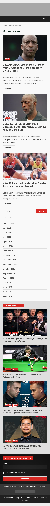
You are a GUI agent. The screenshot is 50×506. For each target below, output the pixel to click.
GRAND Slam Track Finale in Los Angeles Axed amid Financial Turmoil (25, 166)
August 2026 (8, 223)
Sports (7, 58)
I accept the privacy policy (15, 473)
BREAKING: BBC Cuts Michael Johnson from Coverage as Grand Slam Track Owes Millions (25, 48)
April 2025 (7, 296)
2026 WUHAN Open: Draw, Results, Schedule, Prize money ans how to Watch (25, 322)
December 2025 (10, 260)
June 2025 (7, 287)
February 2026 (9, 251)
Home (6, 486)
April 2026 (7, 241)
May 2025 (7, 292)
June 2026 (7, 232)
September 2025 (10, 273)
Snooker (8, 333)
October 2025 (9, 269)
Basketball (15, 486)
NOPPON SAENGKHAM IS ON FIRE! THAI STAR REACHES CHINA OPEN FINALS (25, 429)
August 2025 (8, 278)
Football (33, 486)
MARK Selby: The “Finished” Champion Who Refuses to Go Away (25, 358)
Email (5, 463)
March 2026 (8, 246)
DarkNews (37, 497)
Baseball (25, 486)
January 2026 (9, 255)
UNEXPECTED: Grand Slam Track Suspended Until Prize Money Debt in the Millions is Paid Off (25, 107)
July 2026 (7, 228)
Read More (9, 88)
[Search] (44, 18)
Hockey (42, 486)
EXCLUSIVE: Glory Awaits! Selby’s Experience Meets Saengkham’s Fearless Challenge (25, 394)
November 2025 (10, 264)
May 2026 (7, 237)
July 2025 (7, 283)
